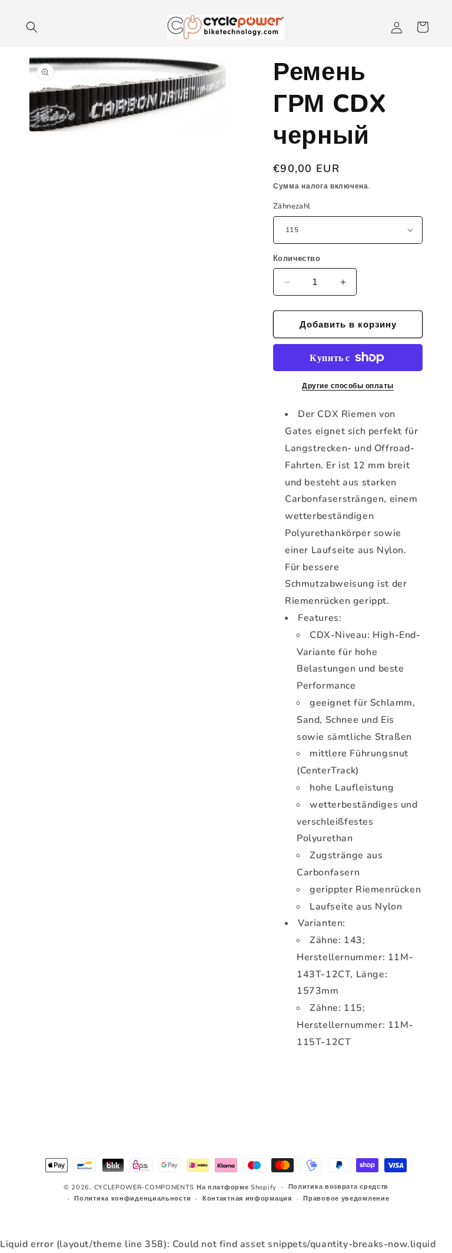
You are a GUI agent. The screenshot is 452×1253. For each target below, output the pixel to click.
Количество (296, 258)
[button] (32, 27)
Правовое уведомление (346, 1198)
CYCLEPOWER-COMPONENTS (144, 1187)
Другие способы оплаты (348, 386)
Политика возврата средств (338, 1186)
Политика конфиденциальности (132, 1198)
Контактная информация (247, 1198)
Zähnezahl (292, 206)
